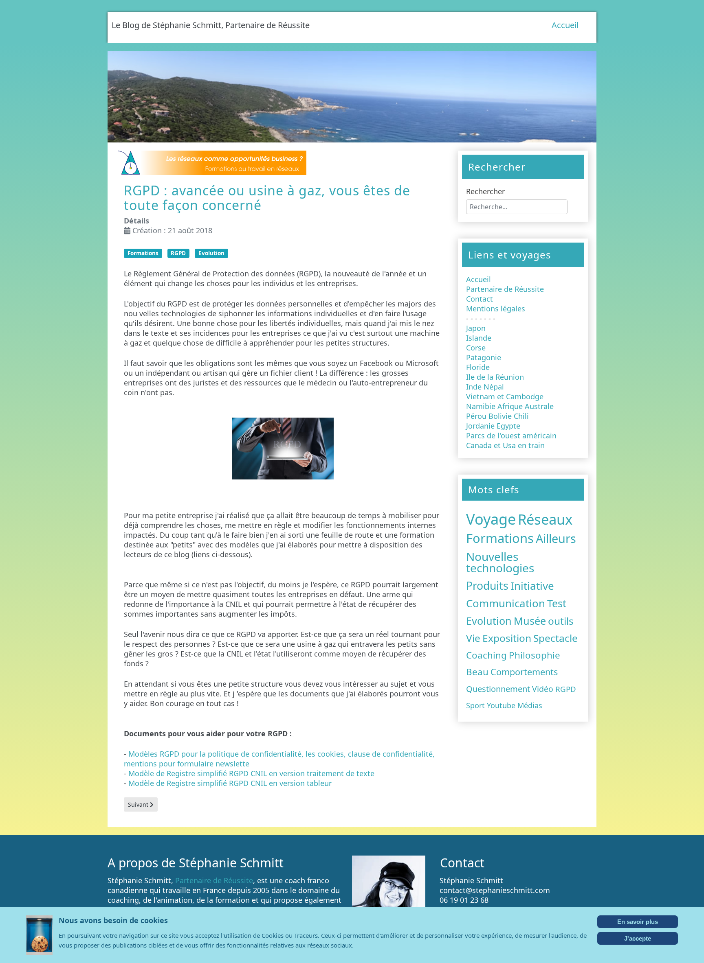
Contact (479, 299)
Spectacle (555, 638)
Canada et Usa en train (505, 445)
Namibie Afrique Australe (510, 406)
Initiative (532, 585)
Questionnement (498, 688)
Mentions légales (495, 308)
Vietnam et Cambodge (504, 396)
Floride (478, 367)
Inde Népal (485, 387)
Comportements (524, 672)
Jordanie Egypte (493, 426)
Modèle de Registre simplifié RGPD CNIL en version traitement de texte (251, 773)
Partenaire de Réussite (505, 289)
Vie (473, 638)
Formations (143, 253)
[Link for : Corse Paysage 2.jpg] (352, 96)
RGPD (178, 253)
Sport (475, 705)
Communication (505, 603)
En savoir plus (637, 921)
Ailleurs (556, 538)
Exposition (506, 638)
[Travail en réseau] (211, 162)
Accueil (565, 25)
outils (561, 621)
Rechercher (485, 191)
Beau (477, 671)
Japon (476, 328)
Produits (487, 585)
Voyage (491, 519)
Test (556, 603)
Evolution (211, 253)
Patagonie (483, 357)
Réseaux (545, 519)
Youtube (501, 705)
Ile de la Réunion (495, 377)
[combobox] (517, 206)
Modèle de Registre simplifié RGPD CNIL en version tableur (230, 783)
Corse (476, 347)
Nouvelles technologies (500, 562)
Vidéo (542, 688)
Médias (529, 705)
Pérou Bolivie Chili (497, 416)
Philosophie (534, 655)
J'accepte (637, 938)
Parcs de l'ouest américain (511, 435)
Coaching (486, 655)
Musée (530, 621)
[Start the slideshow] (571, 97)
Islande (478, 338)
